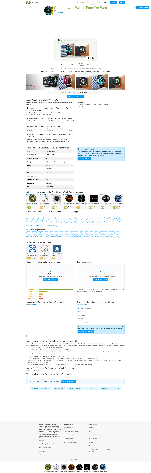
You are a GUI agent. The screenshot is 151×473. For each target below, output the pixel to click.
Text (41, 218)
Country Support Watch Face (45, 203)
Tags (49, 221)
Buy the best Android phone (70, 442)
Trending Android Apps (69, 435)
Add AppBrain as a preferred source (37, 336)
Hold (47, 236)
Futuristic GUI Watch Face (32, 203)
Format (60, 225)
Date (105, 221)
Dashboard (105, 2)
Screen (91, 233)
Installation (40, 233)
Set (119, 221)
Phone (38, 225)
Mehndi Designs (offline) (44, 451)
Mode (46, 233)
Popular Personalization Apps (40, 388)
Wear (69, 221)
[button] (101, 315)
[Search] (87, 2)
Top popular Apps (68, 438)
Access (80, 236)
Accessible (58, 218)
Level (116, 236)
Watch (74, 221)
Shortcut (34, 236)
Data (51, 233)
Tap (44, 225)
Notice (96, 218)
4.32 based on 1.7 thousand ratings (56, 162)
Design (65, 236)
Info (36, 218)
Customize (40, 236)
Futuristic (91, 218)
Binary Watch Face (56, 203)
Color (34, 225)
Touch (96, 233)
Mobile (61, 233)
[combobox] (79, 2)
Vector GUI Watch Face (118, 203)
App (29, 233)
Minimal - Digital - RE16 (94, 203)
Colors (81, 233)
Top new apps (59, 388)
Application (65, 218)
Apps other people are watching (110, 388)
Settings (95, 221)
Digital (86, 233)
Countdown (30, 218)
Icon (102, 218)
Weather (47, 218)
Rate (70, 236)
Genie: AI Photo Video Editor (45, 447)
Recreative (59, 236)
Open (91, 236)
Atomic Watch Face (69, 203)
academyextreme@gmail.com (85, 308)
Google (79, 221)
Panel (33, 221)
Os (89, 221)
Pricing (98, 2)
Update (44, 221)
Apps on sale (91, 388)
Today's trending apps (75, 388)
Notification (79, 218)
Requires (102, 236)
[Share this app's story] (88, 58)
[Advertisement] (73, 27)
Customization (74, 233)
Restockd (41, 454)
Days (29, 221)
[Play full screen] (93, 58)
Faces (28, 236)
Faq (107, 218)
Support (118, 233)
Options (112, 218)
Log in (121, 2)
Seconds (72, 218)
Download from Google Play (76, 96)
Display (49, 225)
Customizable (112, 221)
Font (29, 225)
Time (100, 221)
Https (56, 233)
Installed (86, 236)
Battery (54, 225)
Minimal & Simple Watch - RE (81, 203)
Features (67, 233)
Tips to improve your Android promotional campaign (99, 450)
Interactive (111, 233)
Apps (93, 2)
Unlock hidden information (50, 279)
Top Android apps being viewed (46, 444)
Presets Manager (44, 254)
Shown (39, 221)
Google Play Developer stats (71, 431)
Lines (54, 221)
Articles (91, 442)
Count (75, 236)
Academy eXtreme (43, 242)
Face (84, 221)
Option (117, 218)
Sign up (113, 2)
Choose (34, 233)
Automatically (109, 236)
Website (79, 311)
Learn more (100, 155)
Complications (103, 233)
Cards (85, 218)
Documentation (93, 435)
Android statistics (68, 427)
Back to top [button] (147, 458)
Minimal (97, 236)
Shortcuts (52, 236)
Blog (90, 445)
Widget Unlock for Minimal (57, 254)
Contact (91, 427)
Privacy (91, 431)
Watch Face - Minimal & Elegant (32, 254)
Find (59, 221)
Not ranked (49, 165)
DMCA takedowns (93, 438)
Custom (52, 218)
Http (64, 221)
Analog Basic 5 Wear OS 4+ (106, 203)
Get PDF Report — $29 (84, 158)
